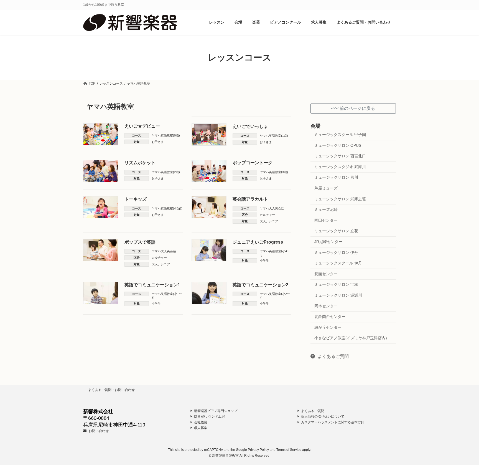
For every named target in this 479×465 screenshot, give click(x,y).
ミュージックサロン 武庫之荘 (340, 199)
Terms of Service (288, 450)
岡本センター (326, 306)
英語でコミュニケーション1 (152, 284)
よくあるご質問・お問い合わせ (111, 390)
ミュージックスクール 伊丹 (338, 263)
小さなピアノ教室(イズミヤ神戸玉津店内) (350, 338)
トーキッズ (135, 199)
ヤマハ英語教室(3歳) (274, 172)
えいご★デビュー (142, 126)
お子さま (158, 141)
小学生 (264, 260)
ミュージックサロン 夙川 (336, 177)
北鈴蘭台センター (329, 316)
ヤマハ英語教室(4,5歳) (167, 208)
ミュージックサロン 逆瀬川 (338, 295)
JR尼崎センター (328, 241)
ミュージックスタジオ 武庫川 (340, 167)
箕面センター (326, 274)
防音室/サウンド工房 (209, 416)
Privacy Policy (258, 450)
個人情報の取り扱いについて (322, 416)
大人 (263, 221)
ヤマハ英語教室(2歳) (166, 172)
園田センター (326, 220)
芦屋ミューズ (326, 188)
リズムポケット (140, 162)
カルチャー (267, 214)
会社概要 (200, 422)
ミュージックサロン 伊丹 (336, 252)
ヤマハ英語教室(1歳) (274, 135)
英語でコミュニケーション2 (260, 284)
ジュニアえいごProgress (258, 242)
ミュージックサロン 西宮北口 (340, 156)
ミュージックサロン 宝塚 (336, 284)
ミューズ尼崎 (326, 210)
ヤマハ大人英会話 (272, 208)
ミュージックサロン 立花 (336, 231)
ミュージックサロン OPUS (337, 145)
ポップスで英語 (140, 242)
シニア (273, 221)
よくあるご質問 (333, 356)
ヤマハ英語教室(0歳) (166, 135)
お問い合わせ (98, 431)
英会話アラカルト (250, 199)
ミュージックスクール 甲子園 (340, 134)
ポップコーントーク (252, 162)
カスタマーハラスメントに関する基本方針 (332, 422)
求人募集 (200, 428)
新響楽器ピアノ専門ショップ (215, 411)
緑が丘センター (328, 327)
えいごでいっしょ (250, 126)
